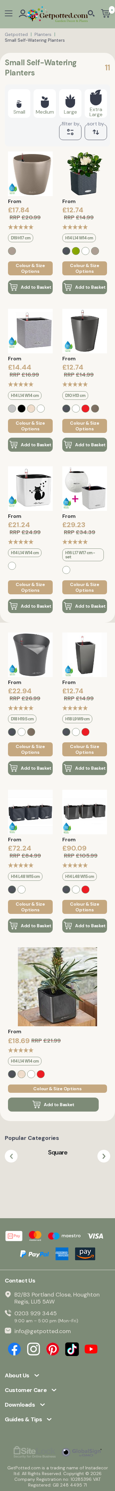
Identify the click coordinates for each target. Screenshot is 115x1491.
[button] (11, 1156)
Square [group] (57, 1152)
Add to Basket (36, 287)
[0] (105, 14)
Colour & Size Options (30, 268)
